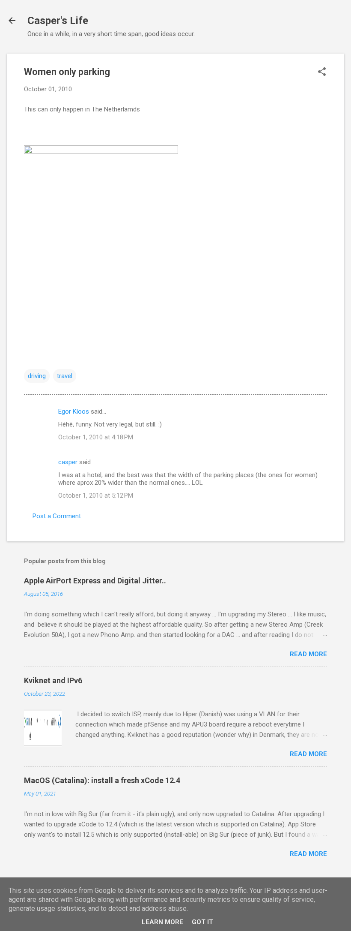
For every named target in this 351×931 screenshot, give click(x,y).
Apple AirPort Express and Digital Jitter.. (95, 580)
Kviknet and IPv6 (53, 680)
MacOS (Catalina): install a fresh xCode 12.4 (102, 780)
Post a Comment (57, 516)
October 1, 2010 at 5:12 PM (95, 495)
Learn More (162, 922)
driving (37, 376)
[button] (322, 72)
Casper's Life (57, 21)
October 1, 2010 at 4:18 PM (95, 437)
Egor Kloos (73, 411)
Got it (202, 922)
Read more (308, 654)
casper (67, 462)
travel (64, 376)
